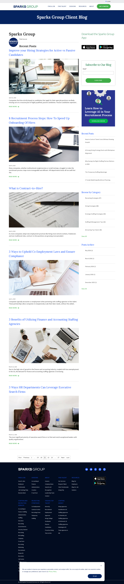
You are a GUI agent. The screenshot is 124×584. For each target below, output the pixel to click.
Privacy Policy (52, 571)
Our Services (61, 481)
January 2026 (90, 274)
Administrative (35, 487)
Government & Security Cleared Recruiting (22, 529)
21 (45, 457)
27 (58, 457)
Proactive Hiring (49, 530)
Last (67, 457)
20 (41, 457)
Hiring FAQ (61, 490)
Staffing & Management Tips (95, 222)
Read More (13, 106)
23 (52, 457)
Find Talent (62, 6)
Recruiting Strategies (93, 198)
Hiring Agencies (62, 506)
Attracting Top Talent (93, 230)
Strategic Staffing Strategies (95, 214)
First (20, 457)
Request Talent (62, 484)
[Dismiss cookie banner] (101, 566)
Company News (49, 484)
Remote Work (22, 493)
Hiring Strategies (92, 206)
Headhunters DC (62, 509)
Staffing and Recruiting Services (22, 503)
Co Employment (36, 506)
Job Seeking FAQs (23, 490)
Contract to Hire (36, 509)
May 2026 (89, 250)
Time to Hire (48, 533)
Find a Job (51, 6)
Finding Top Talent (49, 502)
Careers (47, 481)
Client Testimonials (63, 487)
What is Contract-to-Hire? (26, 188)
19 (38, 457)
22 (48, 457)
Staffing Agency (61, 502)
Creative (34, 490)
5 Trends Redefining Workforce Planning (97, 180)
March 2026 (89, 258)
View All (84, 236)
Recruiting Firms (36, 512)
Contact (47, 496)
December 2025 (91, 282)
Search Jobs (21, 481)
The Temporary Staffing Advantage (96, 172)
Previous (26, 457)
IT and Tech (35, 493)
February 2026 (90, 266)
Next (62, 457)
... (34, 457)
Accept (95, 576)
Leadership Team (49, 493)
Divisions (72, 6)
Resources (82, 6)
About (91, 6)
